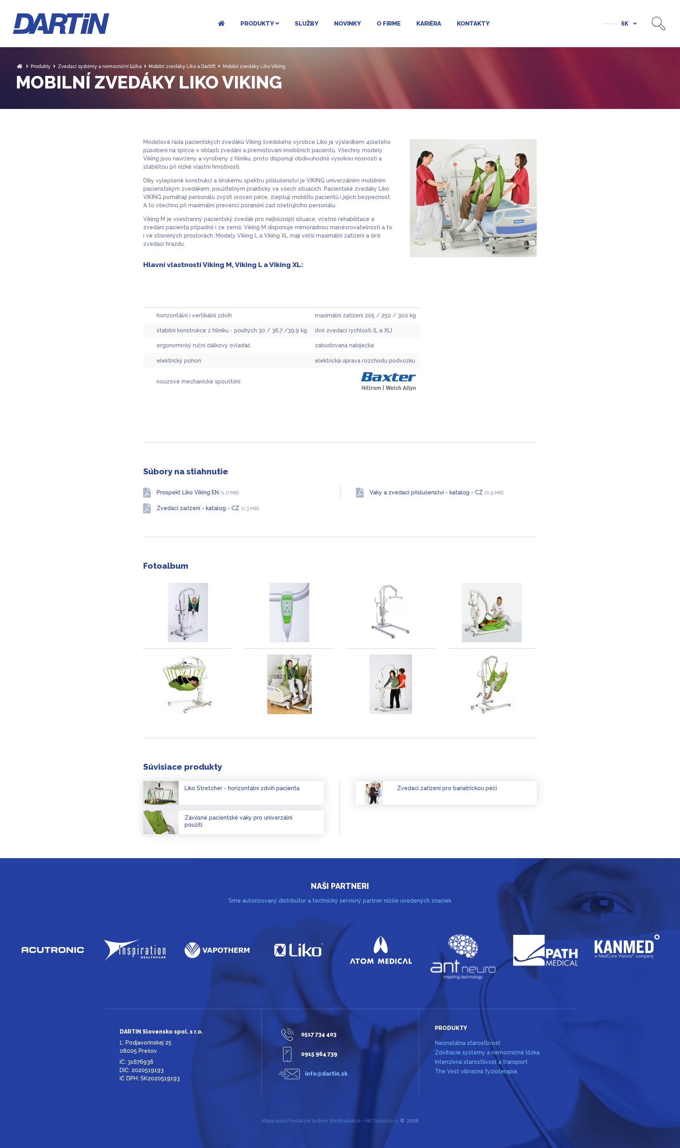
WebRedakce (345, 1121)
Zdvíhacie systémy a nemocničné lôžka (487, 1052)
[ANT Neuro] (463, 957)
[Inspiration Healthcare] (135, 950)
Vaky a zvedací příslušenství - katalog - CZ (437, 492)
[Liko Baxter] (299, 950)
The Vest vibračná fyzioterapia (476, 1071)
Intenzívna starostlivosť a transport (481, 1062)
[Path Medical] (545, 950)
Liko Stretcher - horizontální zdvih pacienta (242, 788)
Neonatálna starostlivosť (467, 1043)
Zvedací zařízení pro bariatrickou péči (447, 788)
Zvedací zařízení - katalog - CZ (208, 508)
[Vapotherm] (217, 950)
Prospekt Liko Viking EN (198, 492)
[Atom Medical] (381, 950)
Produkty (41, 66)
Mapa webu (275, 1121)
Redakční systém (308, 1121)
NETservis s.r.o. (382, 1121)
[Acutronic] (53, 950)
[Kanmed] (627, 946)
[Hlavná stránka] (20, 66)
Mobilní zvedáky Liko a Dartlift (182, 66)
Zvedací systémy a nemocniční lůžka (100, 66)
